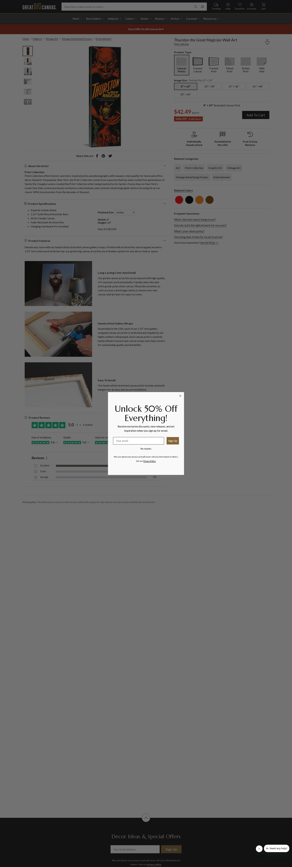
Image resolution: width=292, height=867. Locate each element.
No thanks (146, 448)
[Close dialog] (180, 396)
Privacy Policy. (149, 461)
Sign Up (172, 440)
